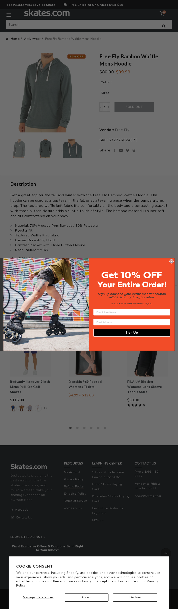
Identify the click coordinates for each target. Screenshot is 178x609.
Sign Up (132, 332)
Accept (86, 597)
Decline (135, 597)
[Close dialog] (171, 261)
